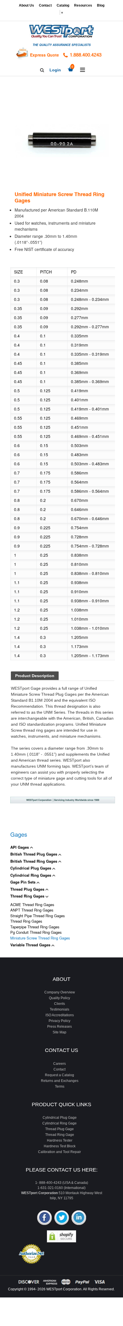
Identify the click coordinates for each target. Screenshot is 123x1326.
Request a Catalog (59, 1075)
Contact (45, 5)
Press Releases (59, 1027)
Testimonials (59, 1009)
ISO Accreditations (59, 1015)
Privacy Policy (59, 1021)
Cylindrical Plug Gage (60, 1118)
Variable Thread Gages (30, 944)
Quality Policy (59, 998)
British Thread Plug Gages (34, 854)
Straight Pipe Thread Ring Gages (37, 915)
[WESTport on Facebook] (44, 1218)
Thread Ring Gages (27, 896)
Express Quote (44, 55)
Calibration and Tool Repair (59, 1152)
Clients (59, 1004)
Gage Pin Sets (23, 882)
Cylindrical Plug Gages (31, 868)
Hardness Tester (59, 1140)
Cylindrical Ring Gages (31, 875)
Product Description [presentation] (34, 675)
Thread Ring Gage (59, 1135)
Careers (59, 1064)
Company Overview (59, 992)
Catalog (63, 5)
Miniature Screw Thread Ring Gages (40, 938)
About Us (26, 5)
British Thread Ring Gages (34, 861)
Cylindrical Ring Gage (59, 1123)
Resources (83, 5)
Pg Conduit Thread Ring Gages (36, 932)
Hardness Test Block (60, 1146)
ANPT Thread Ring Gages (31, 910)
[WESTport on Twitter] (61, 1218)
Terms (59, 1086)
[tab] (35, 676)
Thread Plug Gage (59, 1129)
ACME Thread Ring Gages (32, 904)
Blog (100, 5)
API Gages (20, 847)
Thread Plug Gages (27, 889)
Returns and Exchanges (59, 1081)
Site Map (59, 1032)
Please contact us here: (62, 1170)
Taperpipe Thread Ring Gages (34, 926)
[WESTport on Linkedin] (79, 1218)
